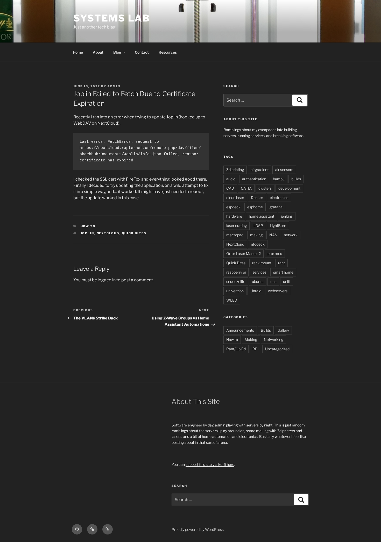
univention (235, 291)
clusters (265, 188)
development (289, 188)
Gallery (283, 330)
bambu (279, 179)
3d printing (235, 169)
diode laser (235, 197)
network (291, 235)
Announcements (240, 330)
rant (281, 263)
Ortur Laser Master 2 (243, 253)
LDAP (258, 225)
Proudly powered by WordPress (198, 529)
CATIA (246, 188)
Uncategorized (277, 349)
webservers (277, 291)
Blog (117, 52)
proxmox (274, 253)
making (256, 235)
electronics (279, 197)
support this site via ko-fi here (210, 464)
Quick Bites (134, 233)
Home (78, 52)
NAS (273, 235)
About (98, 52)
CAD (230, 188)
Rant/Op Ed (236, 349)
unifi (286, 281)
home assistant (261, 216)
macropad (234, 235)
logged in (107, 279)
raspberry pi (236, 272)
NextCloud (108, 233)
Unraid (255, 291)
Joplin (87, 233)
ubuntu (258, 281)
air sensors (284, 169)
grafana (276, 207)
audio (230, 179)
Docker (257, 197)
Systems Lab (111, 18)
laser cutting (236, 225)
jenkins (287, 216)
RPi (255, 349)
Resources (168, 52)
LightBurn (278, 225)
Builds (266, 330)
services (259, 272)
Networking (273, 339)
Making (251, 339)
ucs (273, 281)
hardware (234, 216)
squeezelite (235, 281)
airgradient (260, 169)
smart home (283, 272)
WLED (231, 300)
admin (113, 86)
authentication (254, 179)
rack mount (261, 263)
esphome (255, 207)
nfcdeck (258, 244)
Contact (142, 52)
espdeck (233, 207)
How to (88, 226)
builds (296, 179)
